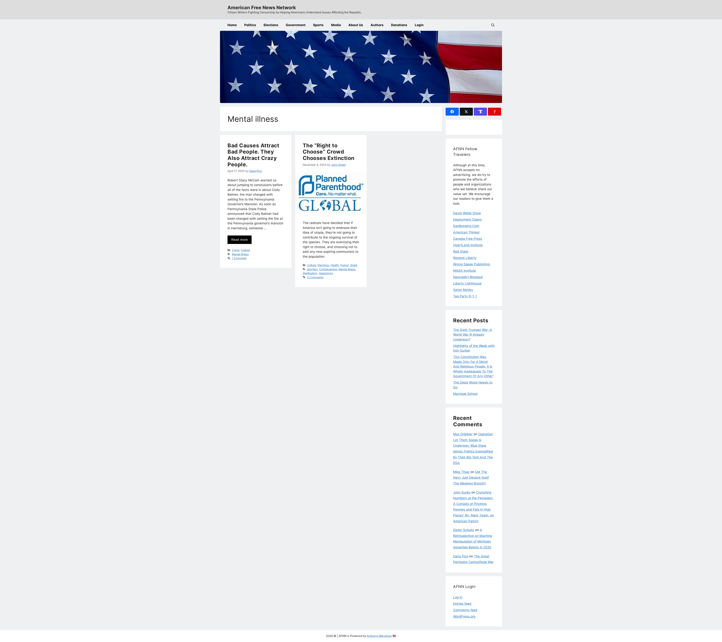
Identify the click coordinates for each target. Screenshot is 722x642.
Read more (239, 240)
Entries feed (462, 604)
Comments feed (465, 610)
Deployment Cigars (467, 219)
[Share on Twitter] (466, 112)
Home (232, 25)
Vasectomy (326, 273)
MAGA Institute (464, 271)
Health (335, 265)
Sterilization (310, 273)
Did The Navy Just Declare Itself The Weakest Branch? (471, 477)
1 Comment (239, 258)
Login (419, 25)
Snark (353, 265)
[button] (493, 25)
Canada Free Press (467, 239)
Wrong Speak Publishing (471, 264)
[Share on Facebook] (452, 112)
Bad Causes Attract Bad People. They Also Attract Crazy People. (253, 155)
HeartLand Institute (468, 245)
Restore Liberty (464, 258)
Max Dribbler (462, 434)
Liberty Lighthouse (467, 283)
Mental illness (240, 254)
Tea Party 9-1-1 (465, 296)
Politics (250, 25)
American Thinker (466, 232)
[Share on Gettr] (494, 112)
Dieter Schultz (463, 530)
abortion (312, 269)
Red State (460, 251)
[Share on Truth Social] (480, 112)
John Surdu (461, 492)
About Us (355, 25)
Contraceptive (328, 269)
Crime (235, 250)
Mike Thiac (461, 472)
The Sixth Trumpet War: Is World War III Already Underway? (472, 334)
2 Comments (315, 277)
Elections (271, 25)
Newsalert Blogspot (468, 277)
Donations (399, 25)
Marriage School (465, 394)
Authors (377, 25)
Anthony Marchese (379, 636)
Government (296, 25)
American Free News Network (262, 7)
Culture (245, 250)
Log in (457, 597)
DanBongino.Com (466, 226)
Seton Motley (463, 290)
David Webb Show (467, 213)
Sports (318, 25)
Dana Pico (460, 556)
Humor (344, 265)
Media (336, 25)
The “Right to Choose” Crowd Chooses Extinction (328, 151)
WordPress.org (464, 616)
